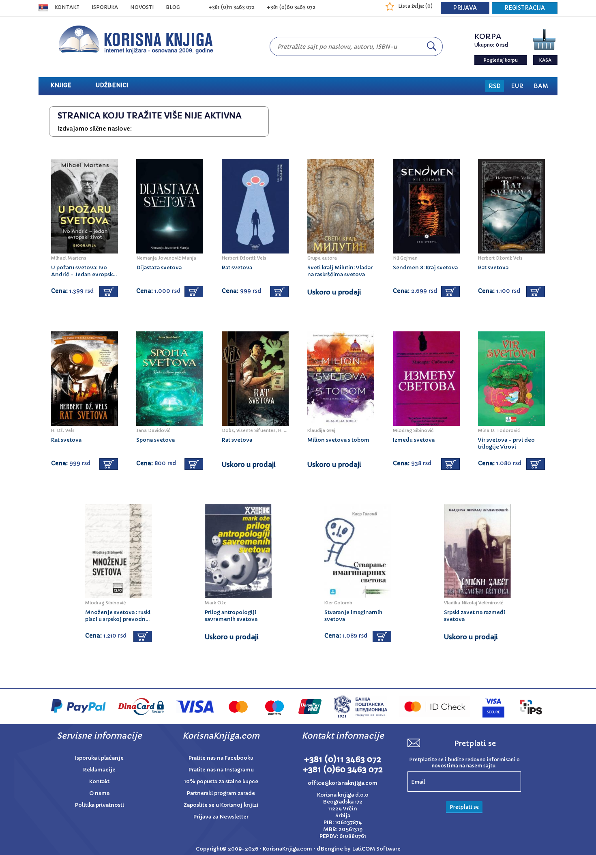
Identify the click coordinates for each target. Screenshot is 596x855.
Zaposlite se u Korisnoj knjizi (221, 804)
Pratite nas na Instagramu (221, 769)
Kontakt (66, 7)
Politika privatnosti (99, 804)
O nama (99, 793)
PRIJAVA (465, 7)
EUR (517, 86)
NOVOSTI (142, 7)
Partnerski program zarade (221, 793)
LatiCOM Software (376, 848)
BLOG (173, 7)
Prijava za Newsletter (221, 816)
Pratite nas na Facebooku (221, 757)
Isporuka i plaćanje (99, 757)
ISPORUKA (105, 7)
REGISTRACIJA (524, 7)
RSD (495, 86)
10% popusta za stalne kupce (221, 781)
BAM (541, 86)
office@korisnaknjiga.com (342, 783)
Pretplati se (464, 807)
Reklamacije (99, 769)
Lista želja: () (415, 6)
